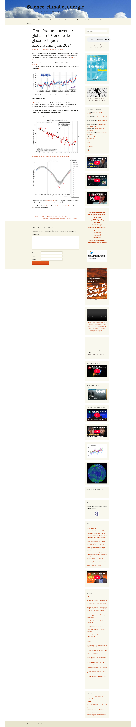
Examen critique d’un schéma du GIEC (95, 531)
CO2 (89, 701)
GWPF (106, 704)
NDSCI (37, 116)
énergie (92, 716)
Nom (33, 252)
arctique (44, 49)
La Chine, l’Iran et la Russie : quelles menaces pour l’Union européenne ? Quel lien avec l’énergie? (97, 615)
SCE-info (61, 49)
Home (28, 20)
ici (38, 68)
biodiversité (90, 699)
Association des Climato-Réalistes (97, 227)
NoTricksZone (97, 217)
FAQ (78, 20)
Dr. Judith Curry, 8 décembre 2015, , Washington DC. (97, 326)
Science (45, 20)
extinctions (94, 704)
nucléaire (101, 711)
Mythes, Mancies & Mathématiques (97, 229)
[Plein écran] (105, 419)
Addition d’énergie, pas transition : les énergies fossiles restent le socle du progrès (96, 548)
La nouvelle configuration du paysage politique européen (60, 219)
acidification (89, 697)
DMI (34, 103)
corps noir (96, 702)
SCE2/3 (56, 205)
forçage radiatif (100, 704)
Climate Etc (97, 230)
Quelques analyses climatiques (97, 240)
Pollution (66, 20)
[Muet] (103, 419)
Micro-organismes (99, 709)
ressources (101, 712)
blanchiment (96, 698)
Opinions (102, 20)
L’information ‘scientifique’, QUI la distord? (97, 667)
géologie (90, 707)
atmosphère (99, 697)
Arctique (92, 697)
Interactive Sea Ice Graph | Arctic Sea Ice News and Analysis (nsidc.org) (50, 156)
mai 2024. (34, 64)
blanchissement (101, 698)
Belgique (104, 697)
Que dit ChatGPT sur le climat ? (94, 565)
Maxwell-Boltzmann (90, 709)
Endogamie (89, 597)
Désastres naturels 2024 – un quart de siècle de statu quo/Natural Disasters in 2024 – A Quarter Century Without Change (96, 543)
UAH (67, 55)
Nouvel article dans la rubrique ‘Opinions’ (96, 533)
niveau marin (97, 711)
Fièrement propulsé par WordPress (35, 723)
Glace (104, 704)
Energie (58, 20)
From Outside (86, 20)
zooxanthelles (103, 714)
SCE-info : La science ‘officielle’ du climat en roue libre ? (50, 216)
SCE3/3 (67, 205)
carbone (105, 698)
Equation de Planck (101, 702)
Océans (104, 711)
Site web (34, 259)
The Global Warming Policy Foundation (97, 234)
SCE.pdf (29, 23)
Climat (51, 20)
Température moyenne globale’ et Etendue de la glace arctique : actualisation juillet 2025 (97, 537)
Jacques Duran (99, 707)
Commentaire (36, 234)
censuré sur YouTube (95, 388)
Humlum (94, 707)
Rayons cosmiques (95, 712)
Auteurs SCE (36, 20)
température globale (51, 49)
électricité (88, 715)
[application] (97, 415)
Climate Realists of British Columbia (97, 242)
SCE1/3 (45, 205)
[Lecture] (89, 419)
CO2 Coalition (97, 232)
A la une (94, 20)
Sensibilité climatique (91, 714)
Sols (95, 714)
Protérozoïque (89, 712)
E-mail (34, 256)
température (99, 714)
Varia (73, 20)
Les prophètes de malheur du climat (95, 626)
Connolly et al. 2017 (50, 200)
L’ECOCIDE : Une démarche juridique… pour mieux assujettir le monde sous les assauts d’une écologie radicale (97, 652)
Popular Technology (97, 219)
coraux (92, 702)
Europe (89, 704)
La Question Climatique (97, 225)
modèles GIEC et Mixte (91, 711)
